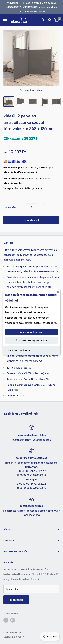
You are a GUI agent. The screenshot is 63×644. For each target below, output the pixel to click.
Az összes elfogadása (31, 331)
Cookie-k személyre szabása (31, 340)
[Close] (57, 291)
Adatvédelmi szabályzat (18, 350)
